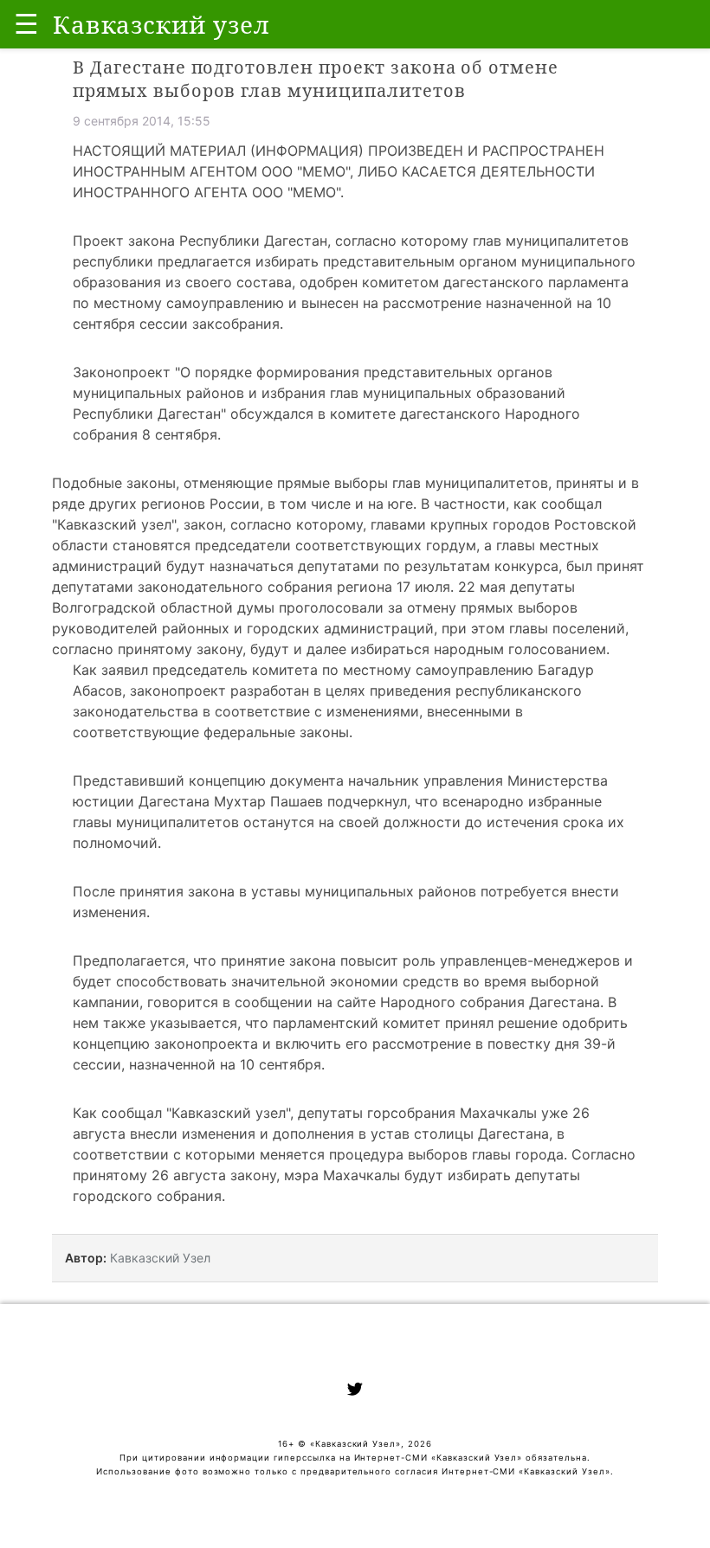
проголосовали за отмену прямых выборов (428, 607)
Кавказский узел (114, 524)
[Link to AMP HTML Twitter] (355, 1391)
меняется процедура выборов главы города (412, 1154)
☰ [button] (26, 24)
